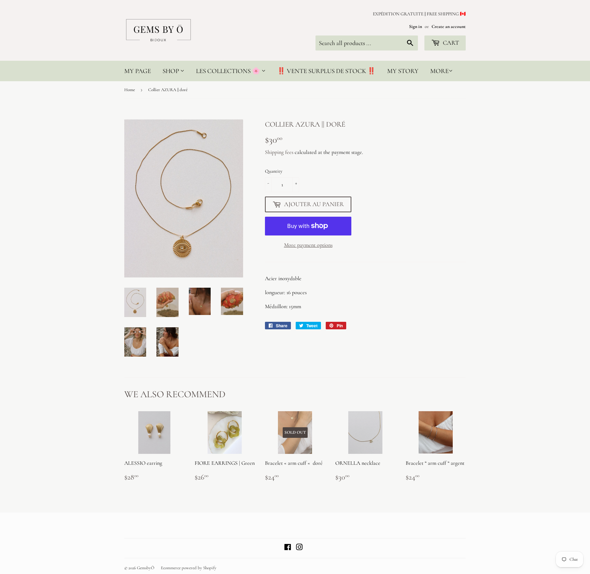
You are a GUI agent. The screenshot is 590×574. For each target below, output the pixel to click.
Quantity (273, 171)
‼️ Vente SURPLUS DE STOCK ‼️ (326, 71)
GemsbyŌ (145, 568)
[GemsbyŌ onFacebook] (287, 548)
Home (129, 89)
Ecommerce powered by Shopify (188, 568)
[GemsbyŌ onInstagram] (299, 548)
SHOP (171, 71)
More (439, 71)
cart (450, 42)
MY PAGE (137, 71)
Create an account (449, 26)
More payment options (308, 245)
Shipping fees (279, 152)
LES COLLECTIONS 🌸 (229, 71)
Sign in (415, 26)
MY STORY (403, 71)
